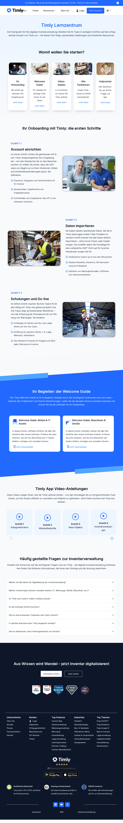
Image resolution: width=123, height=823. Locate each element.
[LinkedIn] (55, 804)
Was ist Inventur (103, 732)
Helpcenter (33, 724)
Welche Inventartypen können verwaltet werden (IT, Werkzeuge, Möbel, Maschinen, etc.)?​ (49, 590)
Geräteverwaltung (59, 724)
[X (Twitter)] (67, 804)
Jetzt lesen (18, 102)
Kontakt (10, 724)
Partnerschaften (13, 732)
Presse (10, 728)
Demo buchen (95, 10)
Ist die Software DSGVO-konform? (24, 607)
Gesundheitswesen (82, 739)
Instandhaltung (103, 742)
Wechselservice (35, 732)
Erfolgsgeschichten (37, 728)
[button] (11, 538)
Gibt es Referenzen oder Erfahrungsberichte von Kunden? (34, 631)
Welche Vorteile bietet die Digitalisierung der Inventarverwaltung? (37, 582)
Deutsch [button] (110, 10)
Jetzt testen (73, 674)
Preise (35, 10)
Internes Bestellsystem (61, 749)
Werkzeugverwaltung (60, 728)
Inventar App (57, 721)
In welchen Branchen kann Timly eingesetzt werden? (32, 623)
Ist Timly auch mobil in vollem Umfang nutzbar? (30, 598)
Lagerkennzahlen (104, 739)
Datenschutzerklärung (86, 812)
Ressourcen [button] (48, 10)
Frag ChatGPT (103, 721)
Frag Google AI (103, 728)
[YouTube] (61, 804)
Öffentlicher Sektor (82, 732)
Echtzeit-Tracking (59, 746)
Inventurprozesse (59, 742)
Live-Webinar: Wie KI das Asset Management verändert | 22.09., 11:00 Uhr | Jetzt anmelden (61, 3)
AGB (61, 812)
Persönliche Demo (51, 674)
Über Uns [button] (65, 10)
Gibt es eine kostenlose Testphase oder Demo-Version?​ (33, 615)
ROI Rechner (34, 735)
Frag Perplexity (103, 724)
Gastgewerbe (80, 742)
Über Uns (11, 721)
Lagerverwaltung (59, 739)
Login (81, 10)
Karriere (10, 735)
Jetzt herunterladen (24, 447)
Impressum (36, 812)
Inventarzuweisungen (103, 526)
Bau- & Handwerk (81, 728)
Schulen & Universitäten (84, 735)
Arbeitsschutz (102, 746)
